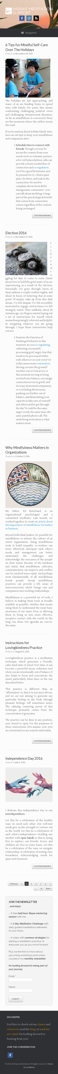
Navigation (31, 32)
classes (41, 1024)
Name (12, 987)
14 (41, 888)
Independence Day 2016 (24, 758)
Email (12, 976)
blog (32, 1029)
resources (13, 1029)
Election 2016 (16, 233)
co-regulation (41, 167)
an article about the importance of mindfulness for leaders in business (29, 525)
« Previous (13, 884)
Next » (48, 888)
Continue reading (42, 215)
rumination (43, 363)
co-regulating (42, 344)
